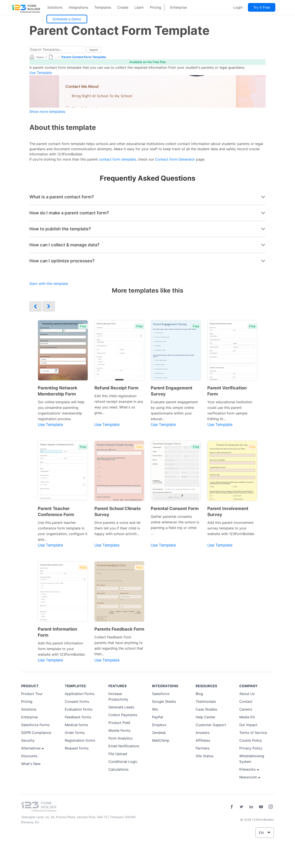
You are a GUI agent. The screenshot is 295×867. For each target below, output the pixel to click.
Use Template (40, 72)
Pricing (155, 7)
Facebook (231, 806)
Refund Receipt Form (116, 387)
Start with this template (48, 283)
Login (238, 7)
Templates (102, 7)
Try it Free (261, 7)
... (56, 57)
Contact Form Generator (175, 159)
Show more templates (47, 111)
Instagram (270, 806)
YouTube (261, 806)
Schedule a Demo (66, 19)
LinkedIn (251, 806)
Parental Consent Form (175, 508)
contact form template (117, 159)
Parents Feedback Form (119, 629)
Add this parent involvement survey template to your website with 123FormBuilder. (231, 528)
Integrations (78, 7)
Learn (139, 7)
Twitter (241, 806)
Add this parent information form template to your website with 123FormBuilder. (62, 649)
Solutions (54, 7)
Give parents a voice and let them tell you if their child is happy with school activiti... (117, 528)
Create (122, 7)
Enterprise (178, 7)
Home (40, 57)
